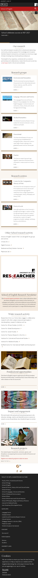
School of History (6, 489)
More (15, 90)
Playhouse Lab (5, 251)
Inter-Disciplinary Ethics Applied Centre (12, 505)
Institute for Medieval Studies (9, 341)
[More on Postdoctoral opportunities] (19, 360)
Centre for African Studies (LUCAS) (12, 325)
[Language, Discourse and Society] (7, 98)
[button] (35, 9)
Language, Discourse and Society (24, 97)
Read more (19, 24)
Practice (16, 155)
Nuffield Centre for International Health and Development (18, 345)
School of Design (6, 483)
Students (4, 542)
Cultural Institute (6, 519)
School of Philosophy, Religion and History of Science (15, 501)
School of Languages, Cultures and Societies (13, 492)
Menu (5, 4)
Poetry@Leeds (18, 206)
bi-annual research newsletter (11, 298)
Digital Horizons (5, 245)
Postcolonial (17, 134)
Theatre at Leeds (6, 524)
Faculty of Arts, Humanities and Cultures (12, 481)
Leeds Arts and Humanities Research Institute (13, 517)
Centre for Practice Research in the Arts (13, 335)
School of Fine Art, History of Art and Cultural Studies (15, 487)
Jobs (3, 550)
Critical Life (4, 242)
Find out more (6, 574)
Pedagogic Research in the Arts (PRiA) (12, 521)
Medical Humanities (20, 117)
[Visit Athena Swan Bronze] (19, 466)
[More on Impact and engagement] (19, 400)
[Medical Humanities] (7, 119)
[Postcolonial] (7, 135)
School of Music (6, 496)
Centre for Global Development (10, 328)
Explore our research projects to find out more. (14, 458)
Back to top (5, 461)
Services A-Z (5, 533)
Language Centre (6, 512)
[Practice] (7, 156)
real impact (5, 63)
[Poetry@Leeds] (7, 207)
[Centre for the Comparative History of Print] (7, 182)
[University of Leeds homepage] (35, 4)
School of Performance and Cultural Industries (13, 498)
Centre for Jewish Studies (8, 332)
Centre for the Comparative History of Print (22, 182)
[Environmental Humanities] (7, 79)
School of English (6, 9)
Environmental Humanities (22, 78)
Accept (5, 569)
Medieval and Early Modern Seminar (11, 248)
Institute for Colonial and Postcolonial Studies (14, 338)
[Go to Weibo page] (21, 471)
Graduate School (6, 515)
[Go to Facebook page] (17, 471)
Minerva (4, 540)
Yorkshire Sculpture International (10, 526)
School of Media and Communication (11, 494)
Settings (4, 572)
